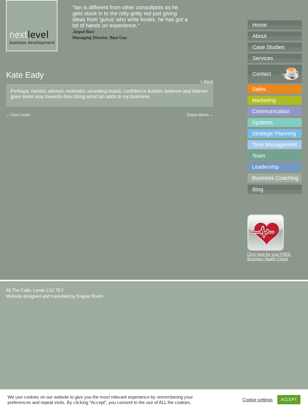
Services (262, 58)
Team (258, 156)
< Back (206, 81)
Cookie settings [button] (257, 399)
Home (259, 25)
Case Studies (268, 47)
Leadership (265, 167)
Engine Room (89, 296)
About (259, 36)
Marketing (264, 100)
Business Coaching (275, 178)
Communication (271, 111)
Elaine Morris (200, 115)
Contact (261, 74)
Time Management (274, 145)
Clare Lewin (18, 115)
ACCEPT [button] (289, 399)
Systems (262, 122)
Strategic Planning (274, 134)
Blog (257, 189)
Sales (259, 89)
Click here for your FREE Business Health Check (269, 256)
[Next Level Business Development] (31, 48)
